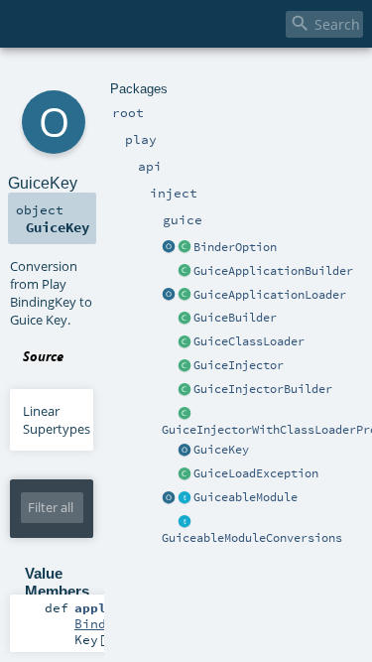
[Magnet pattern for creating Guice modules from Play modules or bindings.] (184, 498)
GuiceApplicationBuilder (273, 271)
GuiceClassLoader (249, 341)
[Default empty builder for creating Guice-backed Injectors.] (184, 390)
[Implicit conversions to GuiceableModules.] (184, 522)
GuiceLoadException (255, 473)
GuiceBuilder (235, 318)
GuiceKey (221, 450)
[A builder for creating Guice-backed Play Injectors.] (184, 319)
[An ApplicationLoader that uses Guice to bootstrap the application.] (184, 296)
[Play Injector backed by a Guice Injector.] (184, 366)
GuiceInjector (238, 365)
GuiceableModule (245, 497)
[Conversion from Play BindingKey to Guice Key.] (184, 451)
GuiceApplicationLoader (269, 295)
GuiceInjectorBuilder (262, 389)
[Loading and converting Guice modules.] (169, 498)
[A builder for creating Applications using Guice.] (184, 272)
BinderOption (235, 247)
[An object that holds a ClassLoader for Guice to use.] (184, 342)
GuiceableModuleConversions (252, 538)
